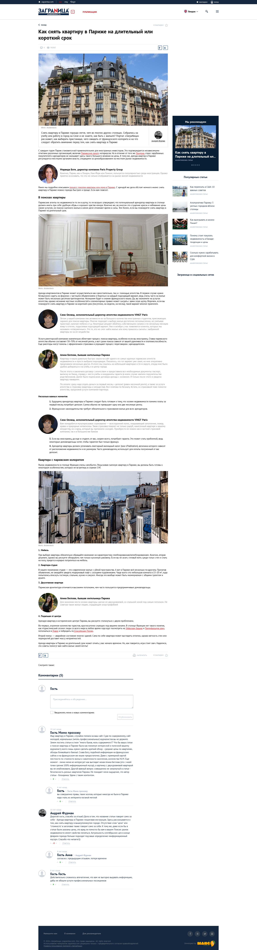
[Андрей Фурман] (158, 135)
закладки (203, 2)
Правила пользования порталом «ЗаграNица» (63, 946)
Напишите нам (50, 933)
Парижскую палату (90, 153)
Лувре (55, 631)
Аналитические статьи (184, 160)
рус (60, 2)
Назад (43, 25)
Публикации (90, 12)
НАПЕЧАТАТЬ (142, 655)
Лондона (140, 153)
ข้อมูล (72, 2)
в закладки (158, 25)
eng (66, 2)
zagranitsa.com (47, 2)
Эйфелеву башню (134, 628)
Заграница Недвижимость (53, 11)
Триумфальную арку (154, 628)
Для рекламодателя (92, 933)
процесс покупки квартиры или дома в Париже (92, 187)
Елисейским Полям (83, 631)
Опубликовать (125, 717)
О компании (69, 933)
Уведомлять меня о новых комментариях (74, 712)
